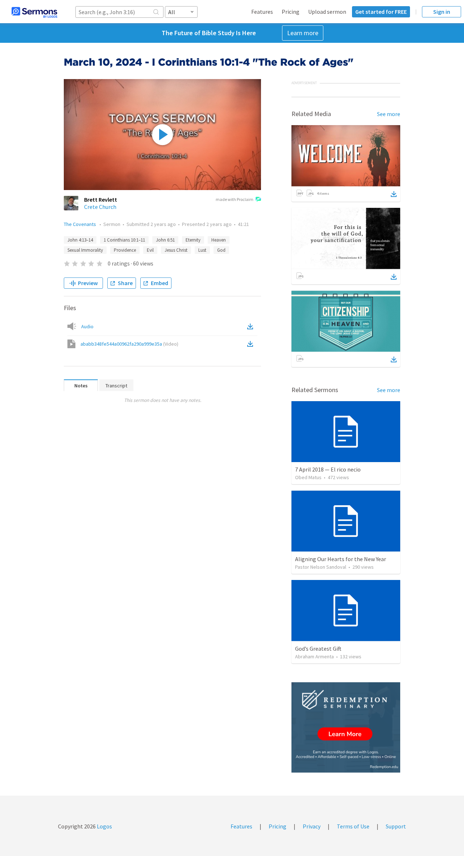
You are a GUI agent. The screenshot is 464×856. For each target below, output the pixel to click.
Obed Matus (308, 477)
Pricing (290, 11)
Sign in (441, 11)
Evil (150, 250)
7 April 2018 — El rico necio (328, 469)
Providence (125, 250)
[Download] (394, 194)
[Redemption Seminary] (345, 727)
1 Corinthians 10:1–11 (124, 240)
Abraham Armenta (314, 656)
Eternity (193, 240)
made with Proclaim (234, 199)
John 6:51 (165, 240)
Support (396, 826)
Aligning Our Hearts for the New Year (340, 559)
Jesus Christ (176, 250)
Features (262, 11)
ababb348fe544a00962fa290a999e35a (129, 344)
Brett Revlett (100, 199)
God (221, 250)
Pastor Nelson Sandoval (320, 567)
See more (388, 114)
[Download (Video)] (251, 343)
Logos (104, 826)
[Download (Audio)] (251, 326)
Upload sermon (327, 11)
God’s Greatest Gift (318, 648)
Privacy (311, 826)
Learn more (302, 33)
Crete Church (100, 206)
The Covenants (80, 224)
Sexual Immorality (85, 250)
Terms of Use (353, 826)
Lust (202, 250)
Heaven (218, 240)
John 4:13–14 (80, 240)
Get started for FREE (381, 11)
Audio (87, 326)
